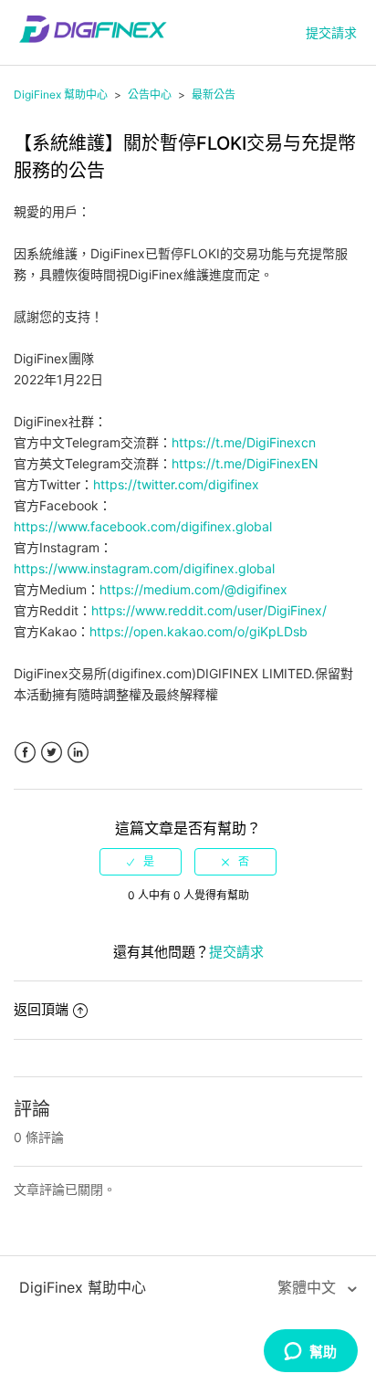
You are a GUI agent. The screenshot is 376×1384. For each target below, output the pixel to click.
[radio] (140, 861)
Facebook (25, 752)
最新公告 (213, 94)
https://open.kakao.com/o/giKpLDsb (198, 631)
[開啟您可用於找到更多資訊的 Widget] (310, 1352)
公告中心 (150, 94)
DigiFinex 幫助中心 (61, 94)
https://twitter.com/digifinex (176, 484)
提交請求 (331, 32)
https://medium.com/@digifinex (193, 589)
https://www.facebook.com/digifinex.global (143, 526)
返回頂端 (41, 1009)
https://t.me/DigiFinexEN (245, 463)
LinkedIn (78, 752)
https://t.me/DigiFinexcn (244, 442)
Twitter (51, 752)
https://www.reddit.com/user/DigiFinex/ (209, 610)
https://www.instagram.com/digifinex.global (144, 568)
